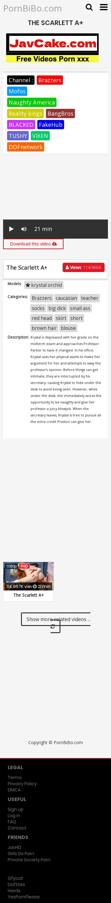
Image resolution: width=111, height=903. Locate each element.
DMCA (14, 790)
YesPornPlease (24, 897)
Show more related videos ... (58, 619)
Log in (14, 815)
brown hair (44, 328)
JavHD (14, 847)
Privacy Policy (22, 784)
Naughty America (32, 102)
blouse (68, 328)
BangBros (60, 113)
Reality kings (25, 113)
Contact (17, 828)
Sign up (15, 809)
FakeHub (51, 124)
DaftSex (16, 884)
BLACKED (21, 124)
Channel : (21, 80)
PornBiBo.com (32, 8)
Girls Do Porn (21, 853)
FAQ (12, 822)
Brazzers (49, 80)
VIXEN (40, 135)
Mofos (17, 91)
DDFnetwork (26, 147)
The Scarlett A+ (28, 595)
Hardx (14, 891)
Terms (15, 777)
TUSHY (18, 135)
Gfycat (15, 878)
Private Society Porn (29, 860)
